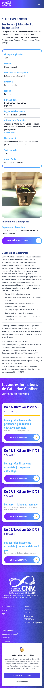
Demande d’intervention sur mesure (31, 609)
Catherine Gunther (13, 40)
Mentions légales (9, 607)
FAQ (3, 614)
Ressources (6, 638)
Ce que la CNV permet (33, 623)
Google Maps (9, 132)
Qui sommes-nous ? (10, 634)
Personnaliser (22, 682)
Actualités (6, 641)
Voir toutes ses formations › (16, 394)
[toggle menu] (38, 3)
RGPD (4, 610)
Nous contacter (8, 630)
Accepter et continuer (22, 675)
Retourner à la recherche (17, 19)
